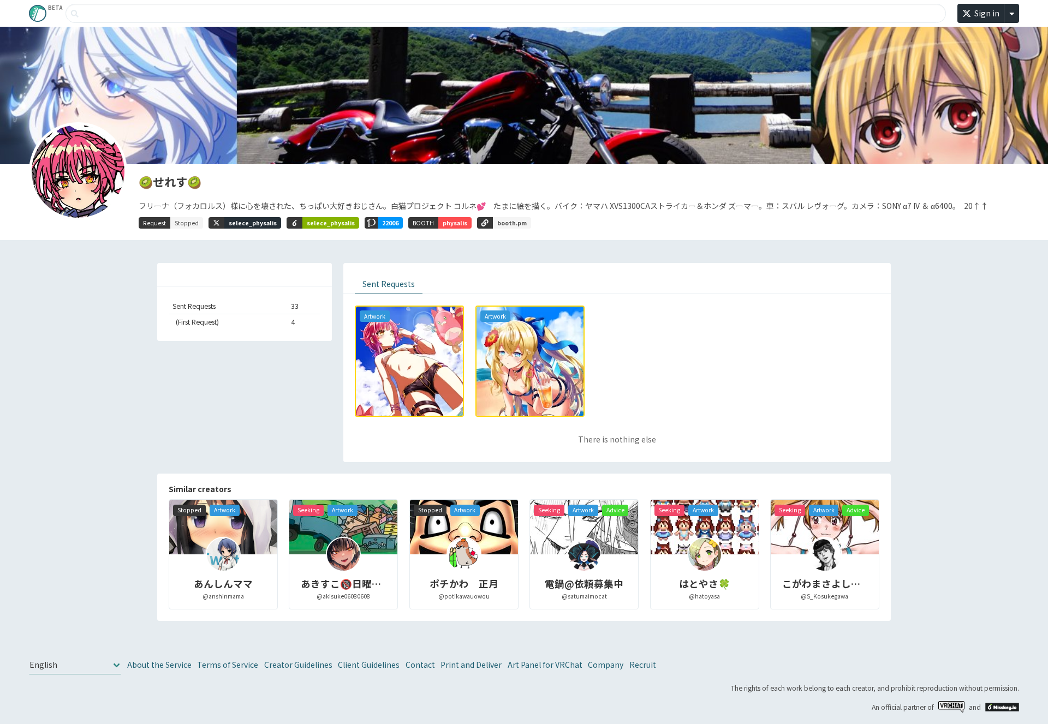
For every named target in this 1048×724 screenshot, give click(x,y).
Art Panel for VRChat (545, 664)
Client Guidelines (369, 664)
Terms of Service (227, 664)
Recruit (642, 664)
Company (605, 664)
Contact (420, 664)
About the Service (159, 664)
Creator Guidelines (298, 664)
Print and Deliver (471, 664)
